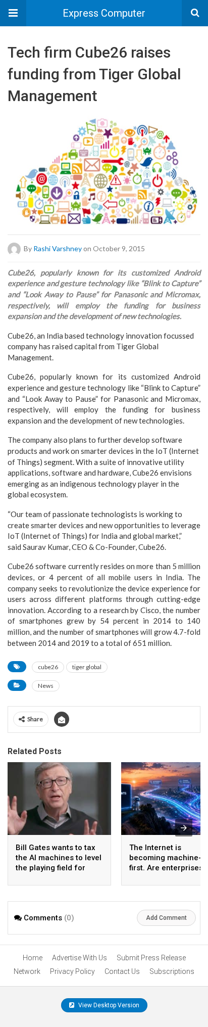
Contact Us (122, 971)
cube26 (48, 667)
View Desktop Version (108, 1005)
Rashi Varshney (57, 248)
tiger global (86, 667)
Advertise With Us (79, 958)
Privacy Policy (72, 971)
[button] (13, 13)
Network (27, 971)
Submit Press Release (151, 958)
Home (32, 958)
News (46, 685)
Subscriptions (171, 971)
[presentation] (183, 827)
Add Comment (166, 917)
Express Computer (104, 13)
